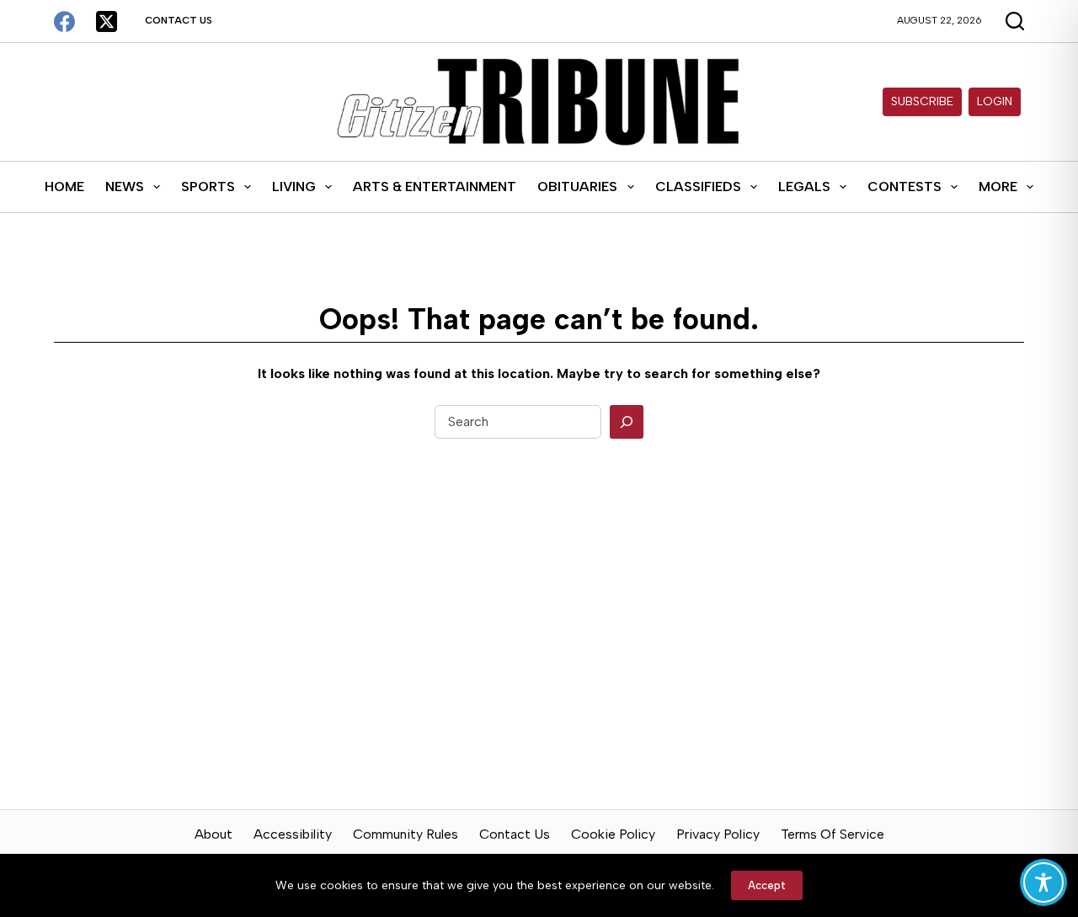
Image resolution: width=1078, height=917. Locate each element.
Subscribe (922, 101)
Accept (767, 885)
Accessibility (292, 834)
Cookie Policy (613, 834)
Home (64, 187)
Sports (208, 187)
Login (994, 101)
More (998, 187)
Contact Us (178, 20)
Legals (804, 187)
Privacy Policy (718, 834)
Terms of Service (832, 834)
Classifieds (698, 187)
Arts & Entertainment (434, 187)
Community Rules (405, 834)
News (124, 187)
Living (294, 187)
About (213, 834)
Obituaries (577, 187)
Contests (904, 187)
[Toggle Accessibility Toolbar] (1043, 882)
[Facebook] (64, 21)
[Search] (626, 422)
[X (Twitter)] (106, 21)
